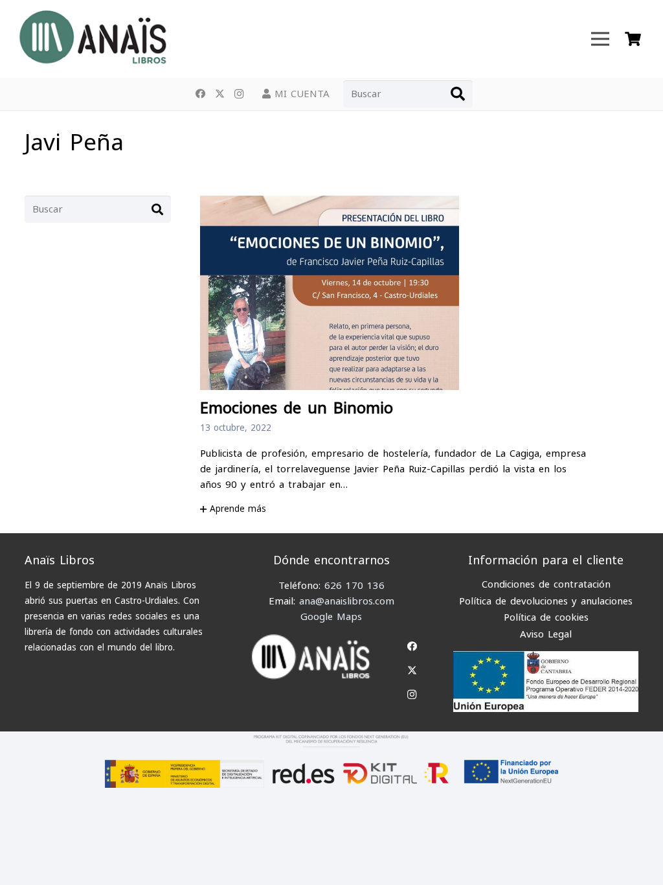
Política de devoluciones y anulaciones (546, 601)
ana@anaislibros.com (346, 601)
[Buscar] (458, 94)
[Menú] (600, 39)
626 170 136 (354, 586)
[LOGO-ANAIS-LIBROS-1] (92, 39)
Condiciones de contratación (546, 584)
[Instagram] (239, 94)
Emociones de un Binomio (296, 408)
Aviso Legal (546, 634)
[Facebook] (200, 94)
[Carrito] (632, 39)
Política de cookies (546, 617)
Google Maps (331, 617)
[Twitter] (219, 94)
